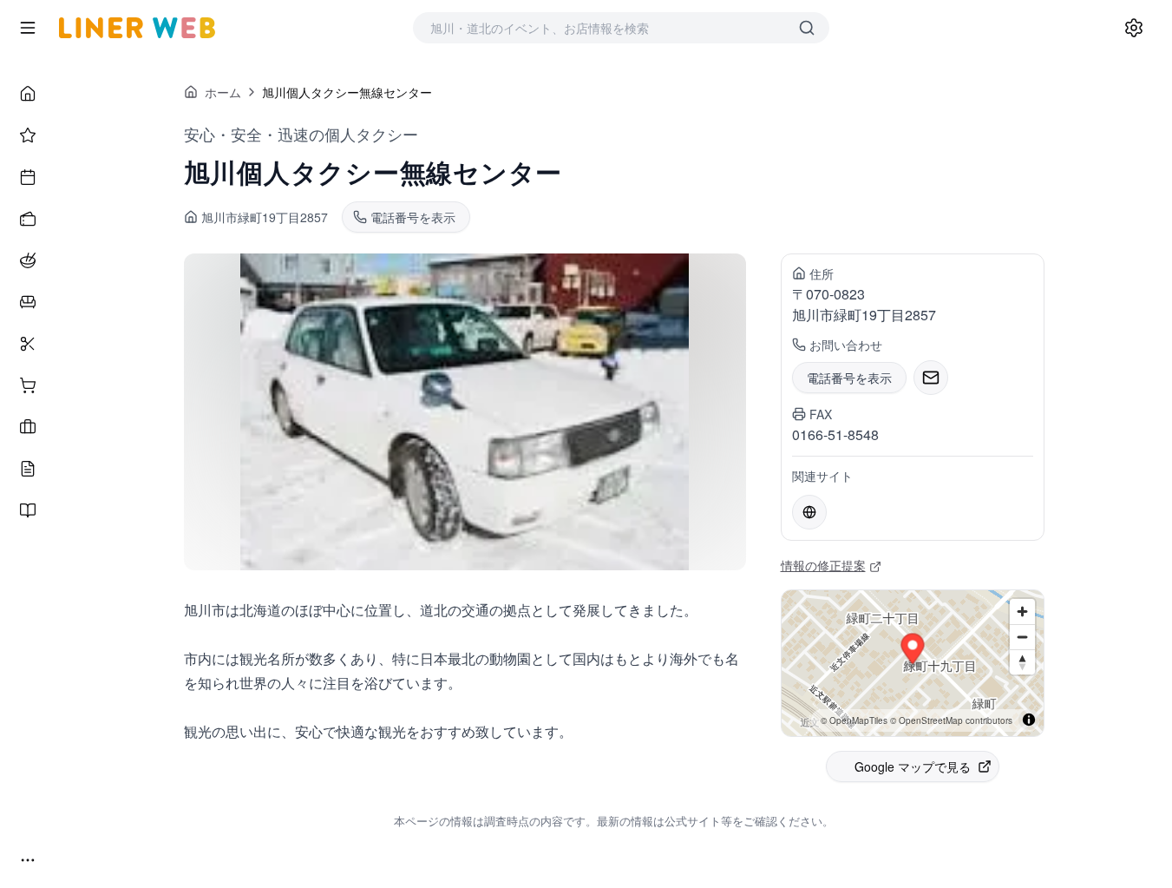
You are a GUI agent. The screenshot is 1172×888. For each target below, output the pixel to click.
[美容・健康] (28, 344)
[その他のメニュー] (28, 860)
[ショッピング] (28, 385)
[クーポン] (28, 219)
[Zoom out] (1022, 636)
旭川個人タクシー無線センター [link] (347, 92)
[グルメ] (28, 260)
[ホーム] (28, 94)
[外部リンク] (809, 512)
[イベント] (28, 177)
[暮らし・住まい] (28, 302)
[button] (912, 651)
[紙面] (28, 510)
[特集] (28, 135)
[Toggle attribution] (1028, 719)
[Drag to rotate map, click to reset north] (1022, 661)
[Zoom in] (1022, 611)
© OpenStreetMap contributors (951, 720)
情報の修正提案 (823, 565)
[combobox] (603, 27)
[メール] (930, 377)
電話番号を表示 (849, 377)
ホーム (223, 92)
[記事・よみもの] (28, 469)
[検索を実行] (806, 27)
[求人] (28, 427)
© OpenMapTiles (854, 720)
